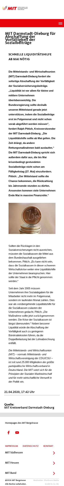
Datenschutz (31, 446)
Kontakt (48, 446)
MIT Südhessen (14, 452)
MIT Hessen (12, 463)
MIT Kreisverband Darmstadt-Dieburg (29, 407)
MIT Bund (10, 473)
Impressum (11, 446)
